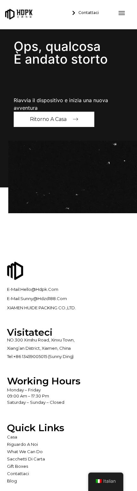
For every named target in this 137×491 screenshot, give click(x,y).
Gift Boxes (17, 466)
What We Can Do (25, 451)
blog (12, 480)
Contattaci (18, 473)
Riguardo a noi (22, 444)
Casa (12, 436)
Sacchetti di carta (26, 458)
